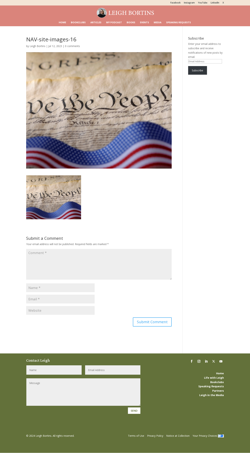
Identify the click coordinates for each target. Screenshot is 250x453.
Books (131, 22)
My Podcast (114, 22)
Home (62, 22)
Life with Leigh (214, 377)
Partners (218, 390)
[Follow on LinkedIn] (206, 361)
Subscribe (197, 70)
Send (134, 410)
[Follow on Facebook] (192, 361)
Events (144, 22)
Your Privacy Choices (205, 435)
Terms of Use (136, 435)
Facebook (175, 3)
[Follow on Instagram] (199, 361)
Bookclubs (78, 22)
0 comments (72, 46)
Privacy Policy (155, 435)
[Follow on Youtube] (221, 361)
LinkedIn (215, 3)
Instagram (189, 3)
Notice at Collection (178, 435)
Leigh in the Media (211, 395)
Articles (95, 22)
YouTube (202, 3)
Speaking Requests (178, 22)
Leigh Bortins (37, 46)
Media (157, 22)
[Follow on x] (214, 361)
